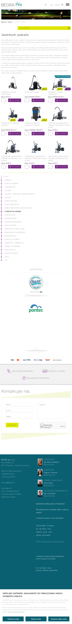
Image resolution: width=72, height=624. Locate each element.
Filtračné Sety (10, 187)
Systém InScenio (11, 201)
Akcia (7, 257)
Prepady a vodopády (12, 246)
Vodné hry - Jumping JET (14, 243)
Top (6, 260)
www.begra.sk (6, 488)
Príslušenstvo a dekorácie (15, 232)
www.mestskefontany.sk (10, 491)
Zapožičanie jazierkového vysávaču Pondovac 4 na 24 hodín (59, 125)
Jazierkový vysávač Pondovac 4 (55, 93)
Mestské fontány (11, 253)
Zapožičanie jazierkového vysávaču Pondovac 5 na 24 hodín (35, 158)
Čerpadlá (8, 180)
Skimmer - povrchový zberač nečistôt (19, 194)
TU (41, 291)
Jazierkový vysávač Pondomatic (8, 93)
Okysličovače (10, 215)
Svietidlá (8, 197)
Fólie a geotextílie (12, 204)
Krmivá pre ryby (10, 225)
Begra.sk (3, 22)
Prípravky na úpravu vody (14, 229)
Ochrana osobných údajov (11, 494)
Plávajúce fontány (12, 239)
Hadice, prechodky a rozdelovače (18, 208)
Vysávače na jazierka (13, 211)
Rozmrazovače (10, 218)
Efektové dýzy (10, 250)
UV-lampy (8, 190)
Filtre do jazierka (11, 183)
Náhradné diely (10, 236)
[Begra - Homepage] (11, 4)
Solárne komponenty (13, 222)
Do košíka (16, 100)
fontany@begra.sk (8, 482)
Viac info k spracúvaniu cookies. (16, 611)
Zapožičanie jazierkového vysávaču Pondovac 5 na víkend (58, 158)
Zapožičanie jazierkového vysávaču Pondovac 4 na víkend (11, 158)
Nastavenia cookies (8, 496)
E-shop (10, 22)
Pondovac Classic (32, 92)
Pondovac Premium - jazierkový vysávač (33, 124)
